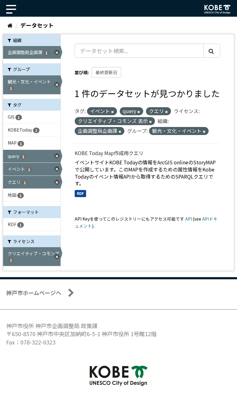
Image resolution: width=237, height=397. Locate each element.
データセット (37, 25)
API (188, 219)
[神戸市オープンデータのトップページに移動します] (217, 9)
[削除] (112, 111)
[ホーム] (10, 25)
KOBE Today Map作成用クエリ (109, 153)
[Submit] (211, 51)
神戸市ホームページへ (33, 293)
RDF (80, 193)
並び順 (81, 72)
